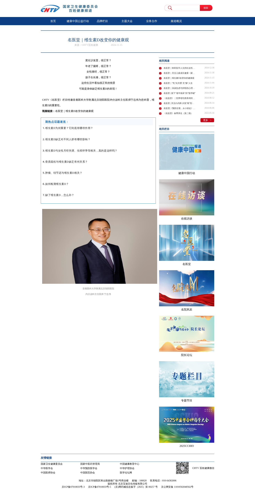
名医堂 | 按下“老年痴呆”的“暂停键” (180, 93)
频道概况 (176, 21)
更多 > (207, 120)
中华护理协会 (127, 468)
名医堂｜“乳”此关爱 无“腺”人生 (178, 83)
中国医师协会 (48, 472)
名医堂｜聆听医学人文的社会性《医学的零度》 (180, 68)
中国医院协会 (87, 472)
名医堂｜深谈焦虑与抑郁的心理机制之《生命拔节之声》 (180, 88)
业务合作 (151, 21)
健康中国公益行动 (78, 21)
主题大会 (127, 21)
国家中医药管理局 (90, 464)
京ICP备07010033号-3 (73, 487)
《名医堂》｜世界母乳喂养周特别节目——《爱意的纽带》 (180, 98)
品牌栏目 (102, 21)
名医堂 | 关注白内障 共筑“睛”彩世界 (180, 103)
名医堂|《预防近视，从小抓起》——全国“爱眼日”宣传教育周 (180, 108)
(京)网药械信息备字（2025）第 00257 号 (136, 487)
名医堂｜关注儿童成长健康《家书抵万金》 (180, 73)
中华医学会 (47, 468)
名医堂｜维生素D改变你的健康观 (179, 78)
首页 (53, 21)
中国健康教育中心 (129, 464)
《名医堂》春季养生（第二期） (178, 113)
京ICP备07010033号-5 (99, 487)
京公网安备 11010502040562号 (177, 487)
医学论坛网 (126, 472)
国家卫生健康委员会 (52, 464)
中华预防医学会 (88, 468)
